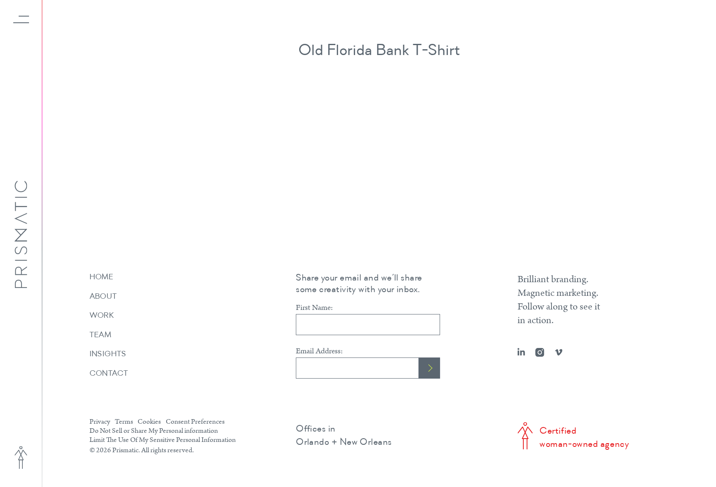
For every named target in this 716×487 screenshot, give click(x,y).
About (103, 297)
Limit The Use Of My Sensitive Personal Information (163, 440)
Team (100, 335)
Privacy (100, 421)
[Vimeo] (558, 352)
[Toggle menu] (21, 19)
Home (102, 277)
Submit (429, 368)
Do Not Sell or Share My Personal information (154, 430)
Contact (109, 374)
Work (102, 316)
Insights (108, 354)
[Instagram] (539, 352)
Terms (124, 421)
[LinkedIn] (521, 352)
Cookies (149, 421)
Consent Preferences (195, 421)
